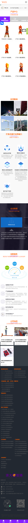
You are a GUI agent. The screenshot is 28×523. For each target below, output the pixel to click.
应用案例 (14, 99)
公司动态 (14, 321)
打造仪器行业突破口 (14, 134)
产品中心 (14, 11)
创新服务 (14, 254)
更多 (25, 7)
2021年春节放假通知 (14, 7)
